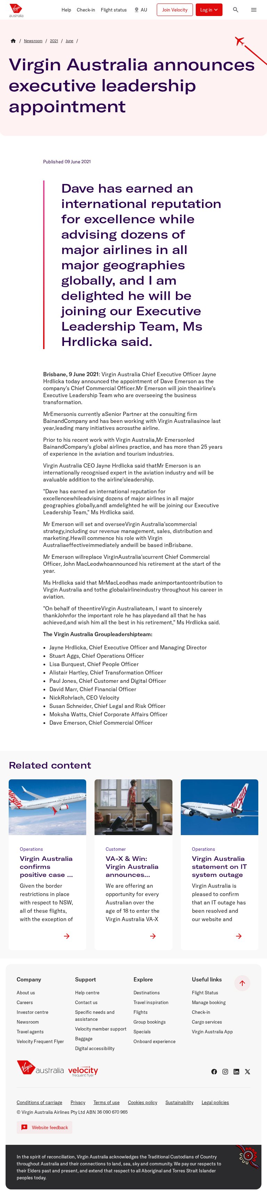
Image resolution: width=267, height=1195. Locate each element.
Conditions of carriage (39, 1102)
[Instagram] (225, 1071)
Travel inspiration (151, 1002)
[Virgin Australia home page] (16, 10)
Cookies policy (142, 1102)
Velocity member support (101, 1029)
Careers (25, 1002)
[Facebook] (214, 1071)
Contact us (86, 1002)
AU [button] (144, 10)
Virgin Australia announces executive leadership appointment (132, 85)
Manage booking (209, 1002)
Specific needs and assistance (95, 1015)
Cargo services (207, 1022)
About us (26, 992)
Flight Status (205, 992)
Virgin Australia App (212, 1031)
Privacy (78, 1102)
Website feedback (50, 1127)
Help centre (87, 992)
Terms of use (107, 1102)
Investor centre (32, 1012)
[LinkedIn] (236, 1071)
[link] (33, 41)
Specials (142, 1031)
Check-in (201, 1012)
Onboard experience (155, 1041)
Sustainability (179, 1102)
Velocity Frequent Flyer (40, 1041)
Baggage (83, 1038)
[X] (247, 1071)
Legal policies (215, 1102)
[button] (66, 10)
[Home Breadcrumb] (13, 40)
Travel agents (30, 1031)
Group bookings (150, 1022)
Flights (141, 1012)
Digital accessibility (94, 1048)
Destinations (147, 992)
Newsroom (28, 1022)
